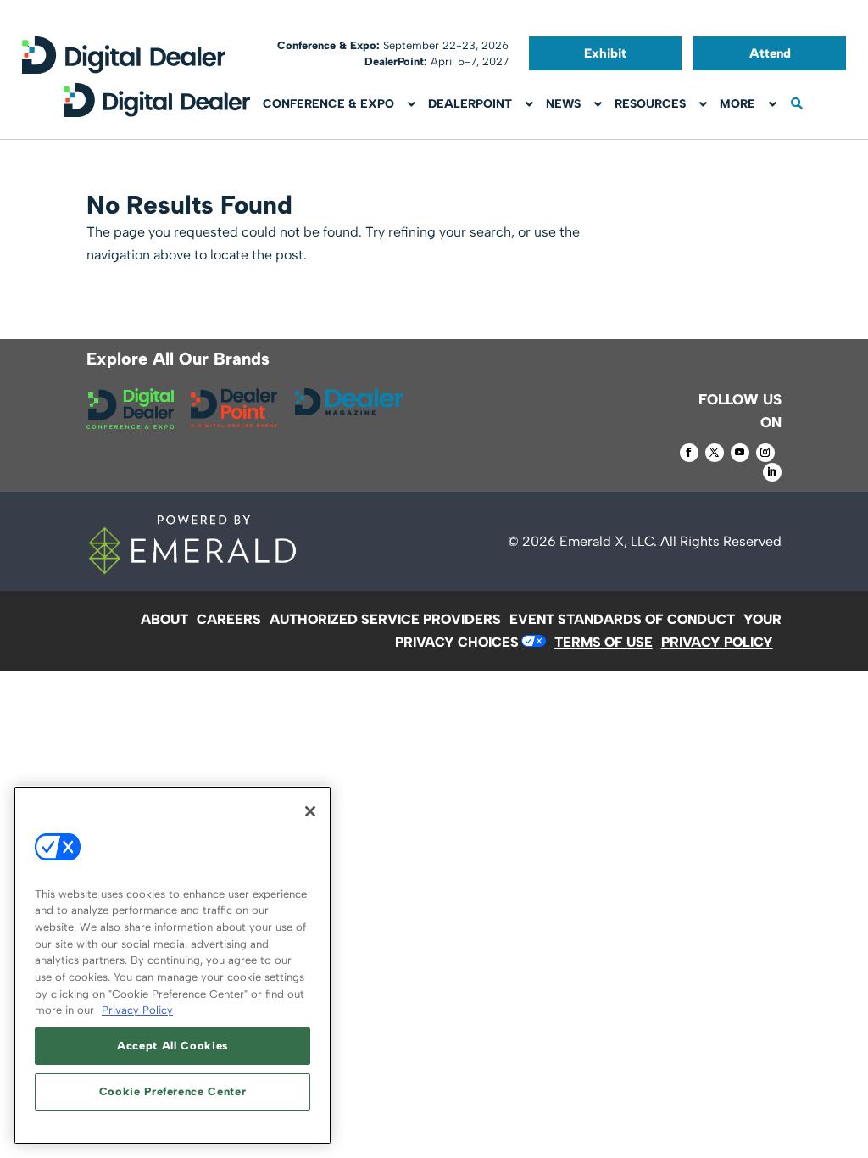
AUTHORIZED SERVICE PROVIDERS (385, 619)
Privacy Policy (137, 1010)
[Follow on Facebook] (689, 452)
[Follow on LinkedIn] (772, 472)
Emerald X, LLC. (608, 541)
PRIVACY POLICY (717, 642)
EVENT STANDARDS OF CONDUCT (622, 619)
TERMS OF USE (603, 642)
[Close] (310, 811)
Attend (770, 53)
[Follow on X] (714, 452)
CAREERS (229, 619)
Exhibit (605, 53)
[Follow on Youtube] (740, 452)
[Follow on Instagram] (765, 452)
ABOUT (164, 619)
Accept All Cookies (172, 1045)
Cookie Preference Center (173, 1091)
